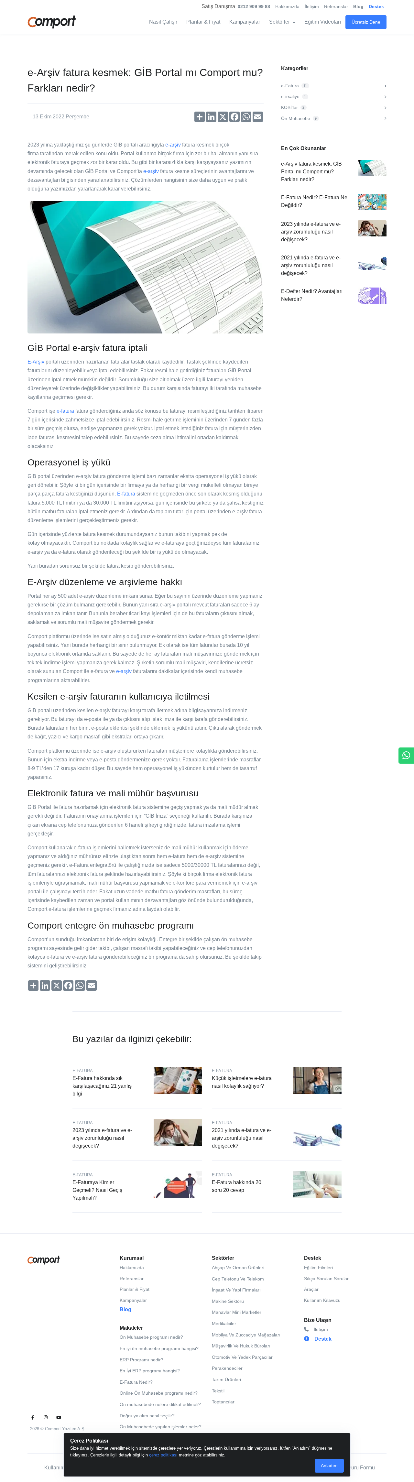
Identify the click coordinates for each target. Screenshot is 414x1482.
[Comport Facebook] (32, 1417)
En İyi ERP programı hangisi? (150, 1370)
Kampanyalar (244, 22)
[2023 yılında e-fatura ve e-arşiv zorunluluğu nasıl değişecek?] (178, 1132)
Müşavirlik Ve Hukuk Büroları (241, 1345)
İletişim (312, 6)
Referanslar (336, 6)
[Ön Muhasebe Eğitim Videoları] (58, 1417)
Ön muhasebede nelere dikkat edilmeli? (160, 1404)
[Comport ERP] (51, 22)
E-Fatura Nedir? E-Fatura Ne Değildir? (314, 201)
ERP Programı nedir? (141, 1359)
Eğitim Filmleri (318, 1267)
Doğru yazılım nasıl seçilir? (147, 1415)
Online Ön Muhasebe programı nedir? (159, 1393)
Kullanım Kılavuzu (322, 1300)
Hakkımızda (287, 6)
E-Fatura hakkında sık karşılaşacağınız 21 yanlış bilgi (102, 1085)
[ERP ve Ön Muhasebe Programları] (43, 1260)
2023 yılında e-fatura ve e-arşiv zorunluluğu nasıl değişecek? (311, 231)
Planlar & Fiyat (203, 22)
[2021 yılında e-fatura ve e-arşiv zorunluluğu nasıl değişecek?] (317, 1132)
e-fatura (65, 411)
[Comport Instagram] (45, 1417)
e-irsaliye (293, 96)
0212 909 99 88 (254, 6)
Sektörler (279, 22)
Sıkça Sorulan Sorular (326, 1278)
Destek (376, 6)
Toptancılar (223, 1401)
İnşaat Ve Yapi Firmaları (236, 1289)
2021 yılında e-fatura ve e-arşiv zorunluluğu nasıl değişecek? (311, 265)
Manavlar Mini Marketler (236, 1312)
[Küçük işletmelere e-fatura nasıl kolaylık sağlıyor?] (317, 1080)
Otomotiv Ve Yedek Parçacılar (242, 1357)
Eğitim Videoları (322, 22)
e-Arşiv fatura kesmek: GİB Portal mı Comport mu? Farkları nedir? (311, 171)
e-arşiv (173, 144)
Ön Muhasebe (299, 118)
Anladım (329, 1465)
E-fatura (126, 493)
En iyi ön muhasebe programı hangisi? (159, 1348)
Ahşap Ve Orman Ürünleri (238, 1267)
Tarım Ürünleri (226, 1379)
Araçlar (311, 1289)
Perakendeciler (227, 1368)
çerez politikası (163, 1455)
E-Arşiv (35, 362)
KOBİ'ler (292, 107)
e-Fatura (294, 85)
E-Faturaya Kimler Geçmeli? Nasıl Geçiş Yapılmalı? (97, 1190)
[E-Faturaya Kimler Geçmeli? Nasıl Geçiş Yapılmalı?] (178, 1184)
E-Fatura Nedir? (136, 1382)
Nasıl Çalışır (163, 22)
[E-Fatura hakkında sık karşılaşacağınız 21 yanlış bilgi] (178, 1080)
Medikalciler (224, 1323)
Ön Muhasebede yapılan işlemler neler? (161, 1426)
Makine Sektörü (228, 1301)
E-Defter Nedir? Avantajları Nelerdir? (312, 295)
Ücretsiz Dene (366, 22)
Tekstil (218, 1390)
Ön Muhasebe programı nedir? (151, 1337)
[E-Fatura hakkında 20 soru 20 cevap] (317, 1184)
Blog (358, 6)
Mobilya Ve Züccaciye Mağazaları (246, 1334)
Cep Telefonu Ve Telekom (238, 1278)
